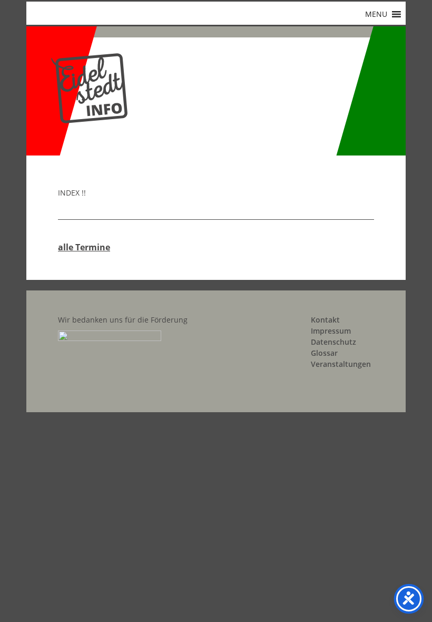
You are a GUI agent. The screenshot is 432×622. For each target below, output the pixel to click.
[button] (376, 14)
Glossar (324, 353)
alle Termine (84, 247)
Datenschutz (333, 342)
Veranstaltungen (341, 364)
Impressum (331, 331)
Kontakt (325, 320)
